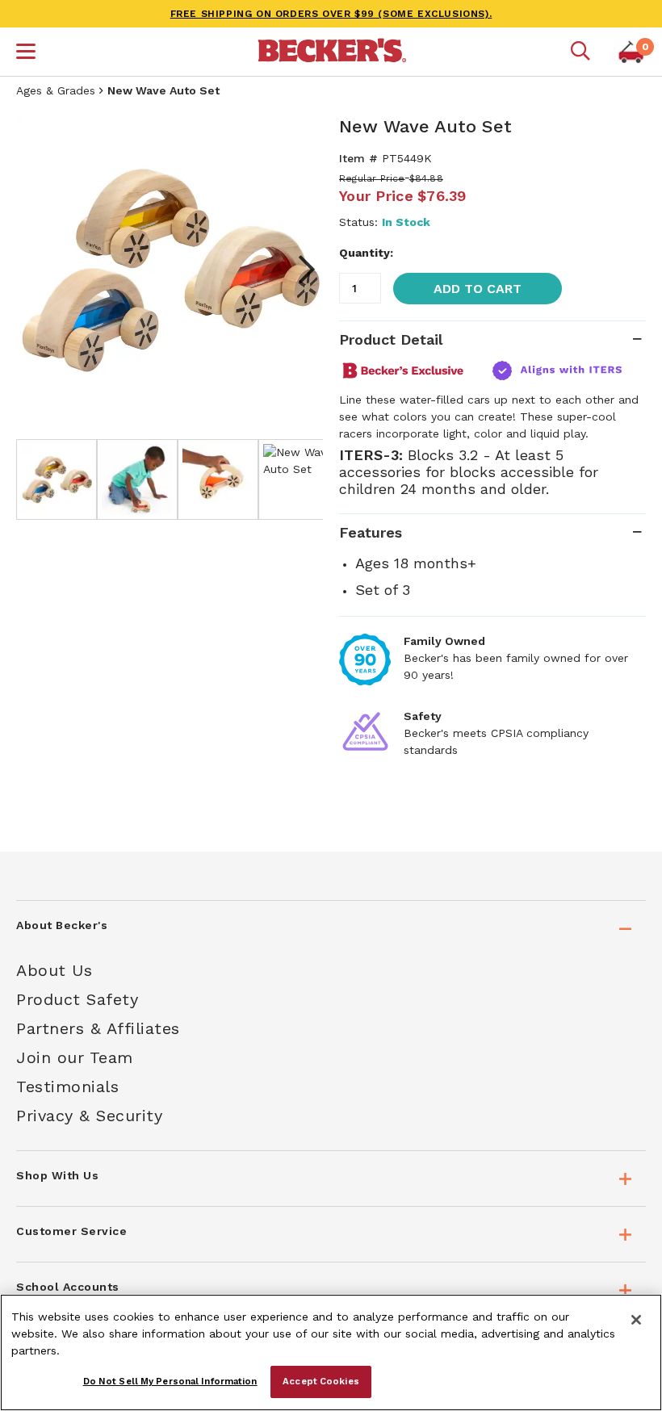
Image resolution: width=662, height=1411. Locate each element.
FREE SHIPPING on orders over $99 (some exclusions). (331, 13)
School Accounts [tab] (67, 1286)
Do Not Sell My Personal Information (170, 1381)
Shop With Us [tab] (57, 1175)
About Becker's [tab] (61, 925)
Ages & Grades (55, 90)
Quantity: (366, 252)
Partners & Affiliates (98, 1028)
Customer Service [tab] (71, 1231)
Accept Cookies (321, 1381)
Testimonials (67, 1086)
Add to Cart (478, 288)
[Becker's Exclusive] (409, 370)
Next (299, 269)
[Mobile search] (580, 52)
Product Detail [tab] (390, 339)
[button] (26, 53)
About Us (54, 970)
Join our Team (74, 1057)
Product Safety (77, 999)
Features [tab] (370, 532)
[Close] (636, 1320)
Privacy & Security (89, 1115)
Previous (40, 269)
